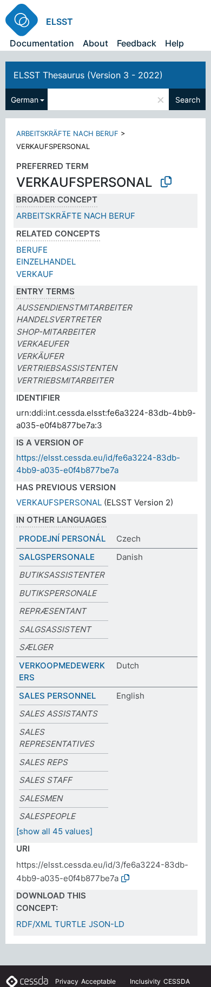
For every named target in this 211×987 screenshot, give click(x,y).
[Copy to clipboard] (166, 182)
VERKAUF (35, 274)
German (24, 99)
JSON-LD (106, 924)
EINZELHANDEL (46, 261)
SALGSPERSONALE (57, 557)
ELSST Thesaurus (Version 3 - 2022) (88, 75)
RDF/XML (34, 924)
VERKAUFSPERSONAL (59, 502)
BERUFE (32, 250)
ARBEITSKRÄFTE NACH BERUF (67, 133)
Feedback (136, 43)
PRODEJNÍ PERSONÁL (62, 538)
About (95, 43)
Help (174, 43)
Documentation (42, 43)
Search (187, 99)
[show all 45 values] (54, 831)
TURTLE (70, 924)
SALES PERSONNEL (57, 696)
